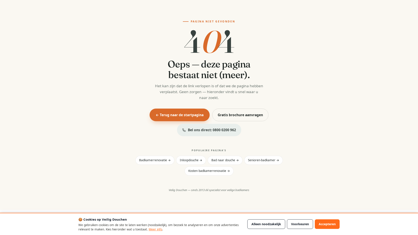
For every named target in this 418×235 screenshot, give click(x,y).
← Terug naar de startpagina (180, 114)
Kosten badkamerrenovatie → (209, 171)
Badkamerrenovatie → (155, 160)
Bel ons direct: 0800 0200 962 (212, 130)
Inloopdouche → (191, 160)
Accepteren (327, 224)
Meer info (155, 229)
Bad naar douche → (225, 160)
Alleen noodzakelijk (266, 224)
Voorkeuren (300, 224)
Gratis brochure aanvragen (240, 114)
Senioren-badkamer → (263, 160)
